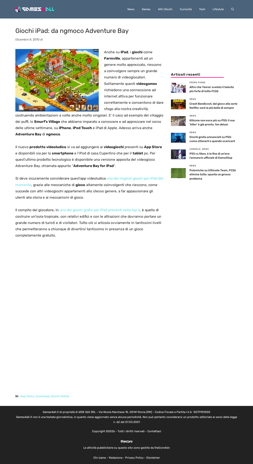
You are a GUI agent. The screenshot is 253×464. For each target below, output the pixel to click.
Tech (202, 9)
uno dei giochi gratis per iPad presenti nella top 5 (100, 210)
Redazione (115, 457)
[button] (232, 9)
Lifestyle (218, 9)
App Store (27, 396)
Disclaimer (153, 457)
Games (146, 9)
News (130, 9)
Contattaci (154, 431)
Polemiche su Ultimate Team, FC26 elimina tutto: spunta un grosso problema (212, 174)
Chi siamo (99, 457)
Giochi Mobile (60, 396)
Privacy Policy (134, 457)
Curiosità (186, 9)
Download (42, 396)
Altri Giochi (165, 9)
